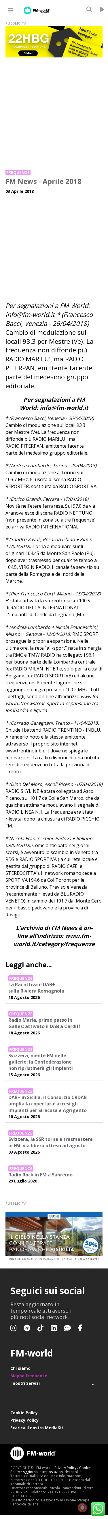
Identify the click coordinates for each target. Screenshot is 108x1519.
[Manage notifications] (82, 1507)
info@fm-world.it (30, 314)
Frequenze (18, 172)
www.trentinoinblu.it (27, 751)
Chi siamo (20, 1368)
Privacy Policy (24, 1420)
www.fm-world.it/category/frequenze (54, 940)
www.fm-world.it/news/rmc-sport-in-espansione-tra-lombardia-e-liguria (52, 703)
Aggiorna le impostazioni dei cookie (52, 1471)
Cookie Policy (24, 1412)
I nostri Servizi (25, 1383)
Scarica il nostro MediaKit (36, 1427)
